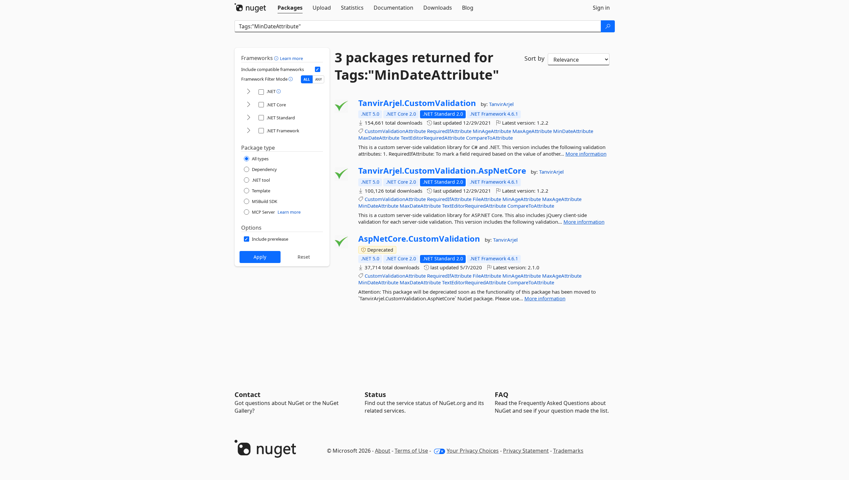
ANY (318, 79)
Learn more (291, 58)
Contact (248, 394)
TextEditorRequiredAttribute (433, 137)
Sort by (534, 58)
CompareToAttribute (489, 137)
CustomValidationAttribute (395, 131)
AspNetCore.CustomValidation (419, 238)
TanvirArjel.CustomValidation (417, 103)
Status (375, 394)
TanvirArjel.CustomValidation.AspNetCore (442, 170)
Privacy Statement (526, 450)
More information (585, 153)
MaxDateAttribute (378, 137)
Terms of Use (411, 450)
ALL (307, 79)
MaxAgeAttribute (532, 131)
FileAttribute (487, 199)
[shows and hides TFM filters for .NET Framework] (248, 130)
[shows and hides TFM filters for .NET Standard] (248, 117)
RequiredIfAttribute (449, 131)
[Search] (608, 26)
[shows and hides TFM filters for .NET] (248, 91)
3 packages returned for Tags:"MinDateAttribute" (417, 66)
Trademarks (568, 450)
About (382, 450)
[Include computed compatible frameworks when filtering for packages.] (317, 69)
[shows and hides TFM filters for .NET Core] (248, 104)
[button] (277, 58)
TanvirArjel (501, 104)
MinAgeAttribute (492, 131)
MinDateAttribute (573, 131)
